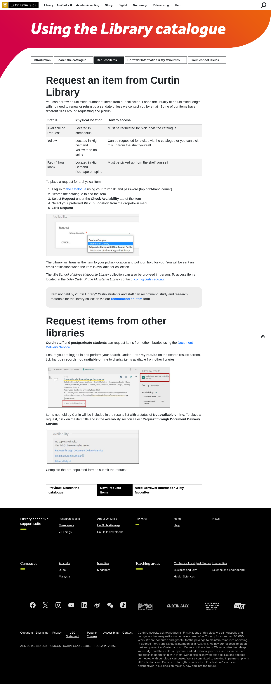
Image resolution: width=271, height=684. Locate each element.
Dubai (62, 570)
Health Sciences (184, 576)
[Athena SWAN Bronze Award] (147, 606)
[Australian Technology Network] (214, 606)
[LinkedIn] (84, 606)
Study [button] (109, 5)
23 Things (65, 532)
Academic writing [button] (87, 5)
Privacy (57, 633)
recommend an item (126, 299)
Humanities (219, 563)
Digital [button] (123, 5)
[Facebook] (33, 606)
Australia (64, 563)
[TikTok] (123, 606)
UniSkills (63, 5)
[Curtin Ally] (180, 606)
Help (178, 5)
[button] (90, 60)
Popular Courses (92, 634)
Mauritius (103, 563)
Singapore (103, 570)
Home (178, 519)
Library (48, 5)
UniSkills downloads (110, 532)
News (216, 519)
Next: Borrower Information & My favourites (159, 490)
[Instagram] (58, 606)
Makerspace (66, 525)
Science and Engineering (228, 570)
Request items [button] (107, 60)
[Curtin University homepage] (20, 5)
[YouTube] (71, 606)
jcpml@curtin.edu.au (148, 279)
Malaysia (64, 576)
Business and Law (185, 570)
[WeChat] (110, 606)
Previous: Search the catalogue (63, 490)
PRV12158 (110, 646)
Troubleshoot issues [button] (204, 60)
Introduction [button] (42, 60)
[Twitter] (45, 606)
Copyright (26, 633)
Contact (127, 633)
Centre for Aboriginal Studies (192, 563)
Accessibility (111, 633)
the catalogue (76, 189)
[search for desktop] (263, 5)
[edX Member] (241, 606)
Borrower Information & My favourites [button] (153, 60)
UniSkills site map (108, 525)
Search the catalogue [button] (71, 60)
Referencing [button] (161, 5)
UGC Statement (72, 634)
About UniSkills (107, 519)
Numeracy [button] (140, 5)
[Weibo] (97, 606)
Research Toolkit (69, 519)
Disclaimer (42, 633)
